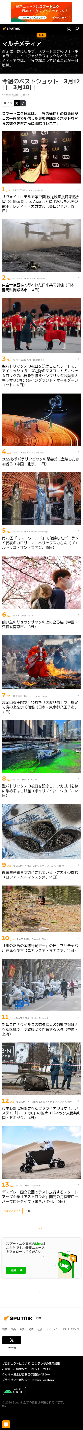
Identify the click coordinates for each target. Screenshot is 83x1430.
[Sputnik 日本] (12, 30)
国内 (13, 1329)
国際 (4, 1329)
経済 (31, 1329)
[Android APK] (14, 1391)
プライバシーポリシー (16, 1380)
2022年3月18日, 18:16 (15, 95)
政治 (22, 1329)
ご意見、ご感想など (14, 1369)
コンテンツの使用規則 (46, 1363)
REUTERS (20, 190)
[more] (78, 189)
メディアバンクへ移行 (52, 865)
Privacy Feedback (43, 1380)
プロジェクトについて (16, 1363)
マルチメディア (12, 1210)
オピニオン (52, 1329)
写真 (28, 1210)
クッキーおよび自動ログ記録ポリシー (26, 1374)
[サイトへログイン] (69, 29)
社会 (39, 1329)
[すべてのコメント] (6, 1424)
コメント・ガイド (40, 1369)
